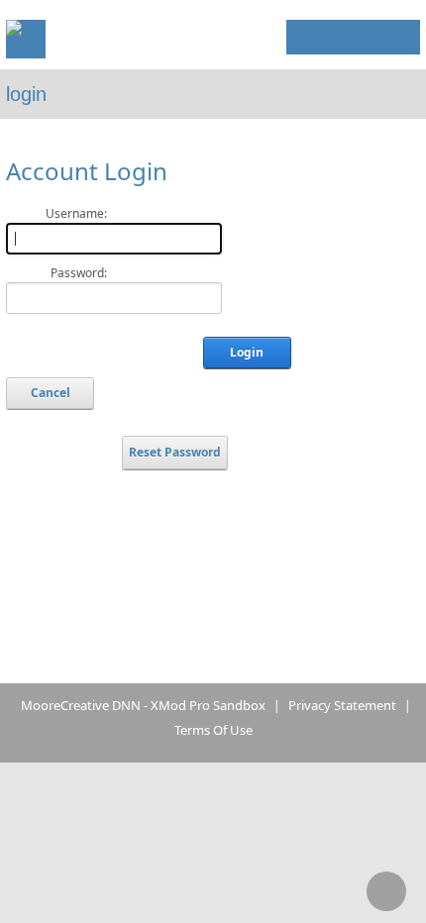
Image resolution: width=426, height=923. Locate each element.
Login (370, 33)
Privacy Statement (342, 705)
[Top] (386, 891)
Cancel (50, 392)
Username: (76, 213)
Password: (79, 272)
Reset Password (175, 452)
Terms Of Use (213, 730)
